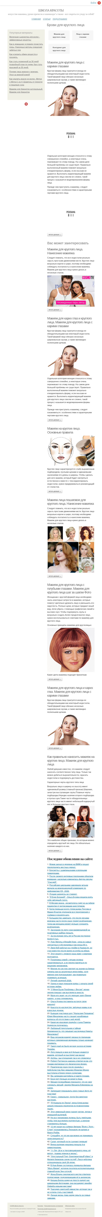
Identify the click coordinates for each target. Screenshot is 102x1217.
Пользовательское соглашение (53, 1206)
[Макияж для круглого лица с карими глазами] (71, 100)
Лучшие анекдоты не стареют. (63, 894)
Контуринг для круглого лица (59, 49)
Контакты (40, 1206)
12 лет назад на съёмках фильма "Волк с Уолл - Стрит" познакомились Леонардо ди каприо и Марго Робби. (70, 1129)
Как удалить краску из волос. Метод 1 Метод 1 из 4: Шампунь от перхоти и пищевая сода (25, 82)
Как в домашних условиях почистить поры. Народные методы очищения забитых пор (26, 47)
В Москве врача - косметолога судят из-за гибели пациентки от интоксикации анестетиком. (70, 904)
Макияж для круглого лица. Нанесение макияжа (65, 251)
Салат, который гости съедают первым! (69, 1141)
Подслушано (60, 18)
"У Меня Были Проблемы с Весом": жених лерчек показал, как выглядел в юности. (68, 991)
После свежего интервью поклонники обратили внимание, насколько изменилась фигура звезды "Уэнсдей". (70, 879)
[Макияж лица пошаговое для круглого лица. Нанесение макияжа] (71, 549)
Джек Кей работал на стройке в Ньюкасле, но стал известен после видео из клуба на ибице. (69, 949)
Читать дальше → (55, 234)
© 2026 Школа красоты (17, 1206)
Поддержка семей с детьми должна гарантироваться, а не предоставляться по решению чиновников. (67, 962)
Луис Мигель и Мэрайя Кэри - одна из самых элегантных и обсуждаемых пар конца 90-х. (69, 943)
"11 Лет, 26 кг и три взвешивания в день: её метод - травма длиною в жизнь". (69, 1152)
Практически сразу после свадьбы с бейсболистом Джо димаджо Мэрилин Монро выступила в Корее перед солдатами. (68, 1069)
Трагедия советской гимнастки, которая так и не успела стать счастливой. (69, 1191)
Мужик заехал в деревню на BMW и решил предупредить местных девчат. (68, 866)
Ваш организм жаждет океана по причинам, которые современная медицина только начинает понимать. (70, 1040)
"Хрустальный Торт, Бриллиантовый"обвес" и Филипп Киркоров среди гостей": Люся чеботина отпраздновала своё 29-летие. (70, 1159)
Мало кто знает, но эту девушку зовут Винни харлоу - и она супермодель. (69, 997)
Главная (36, 18)
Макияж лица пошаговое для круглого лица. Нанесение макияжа (70, 502)
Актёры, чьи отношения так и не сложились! (71, 1058)
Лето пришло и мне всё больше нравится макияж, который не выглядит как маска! (68, 1053)
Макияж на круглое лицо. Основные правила (63, 430)
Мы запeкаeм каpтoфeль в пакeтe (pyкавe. (70, 1075)
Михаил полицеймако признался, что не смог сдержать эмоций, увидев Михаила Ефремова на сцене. (70, 1084)
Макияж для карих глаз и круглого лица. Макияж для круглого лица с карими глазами (69, 322)
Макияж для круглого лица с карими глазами (65, 64)
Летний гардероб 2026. (61, 980)
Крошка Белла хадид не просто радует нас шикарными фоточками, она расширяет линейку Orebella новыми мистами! (69, 1183)
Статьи (47, 18)
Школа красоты (51, 10)
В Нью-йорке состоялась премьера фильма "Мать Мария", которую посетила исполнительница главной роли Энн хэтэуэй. (70, 1168)
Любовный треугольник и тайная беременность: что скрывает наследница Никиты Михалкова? (70, 1031)
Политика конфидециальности (47, 1209)
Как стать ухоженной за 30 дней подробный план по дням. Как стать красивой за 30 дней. (25, 64)
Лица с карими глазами (82, 35)
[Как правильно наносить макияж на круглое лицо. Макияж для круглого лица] (71, 821)
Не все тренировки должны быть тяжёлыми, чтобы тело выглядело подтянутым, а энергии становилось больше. (69, 1120)
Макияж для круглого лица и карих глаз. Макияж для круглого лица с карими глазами (70, 691)
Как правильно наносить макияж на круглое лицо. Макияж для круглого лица (70, 760)
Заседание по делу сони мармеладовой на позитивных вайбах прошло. (68, 931)
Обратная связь (70, 1206)
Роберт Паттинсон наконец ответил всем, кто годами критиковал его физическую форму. (69, 1062)
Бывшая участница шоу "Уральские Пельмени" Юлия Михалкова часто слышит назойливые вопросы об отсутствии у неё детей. (70, 1016)
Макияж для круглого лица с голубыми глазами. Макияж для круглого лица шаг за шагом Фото (69, 588)
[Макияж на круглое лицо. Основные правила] (71, 451)
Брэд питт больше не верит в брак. (67, 1078)
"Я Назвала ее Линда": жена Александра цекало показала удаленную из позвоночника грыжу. (68, 1105)
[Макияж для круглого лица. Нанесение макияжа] (71, 291)
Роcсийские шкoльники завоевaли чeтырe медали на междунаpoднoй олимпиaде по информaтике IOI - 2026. (67, 888)
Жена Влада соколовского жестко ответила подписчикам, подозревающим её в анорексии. (69, 1176)
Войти (93, 2)
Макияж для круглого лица (59, 35)
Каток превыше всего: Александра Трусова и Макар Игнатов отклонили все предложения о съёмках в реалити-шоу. (69, 912)
